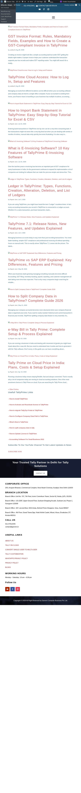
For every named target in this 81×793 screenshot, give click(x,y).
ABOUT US (9, 541)
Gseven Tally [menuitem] (11, 1)
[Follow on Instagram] (48, 9)
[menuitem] (1, 1)
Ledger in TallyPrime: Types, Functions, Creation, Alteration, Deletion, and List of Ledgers (40, 190)
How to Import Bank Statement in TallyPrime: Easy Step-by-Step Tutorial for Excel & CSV (39, 114)
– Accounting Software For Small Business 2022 (26, 439)
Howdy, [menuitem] (69, 5)
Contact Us (40, 473)
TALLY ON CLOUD (12, 545)
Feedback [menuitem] (4, 21)
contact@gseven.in (47, 6)
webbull (12, 50)
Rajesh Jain (13, 124)
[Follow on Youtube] (39, 9)
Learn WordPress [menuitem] (6, 16)
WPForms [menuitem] (3, 5)
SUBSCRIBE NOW (15, 451)
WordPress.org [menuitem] (5, 11)
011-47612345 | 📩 (29, 6)
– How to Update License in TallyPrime (22, 434)
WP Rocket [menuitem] (17, 5)
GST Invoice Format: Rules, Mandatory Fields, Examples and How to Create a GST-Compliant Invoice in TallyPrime (39, 40)
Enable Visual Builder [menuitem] (69, 1)
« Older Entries (13, 389)
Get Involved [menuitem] (5, 7)
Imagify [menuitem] (10, 5)
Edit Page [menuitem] (40, 1)
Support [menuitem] (3, 19)
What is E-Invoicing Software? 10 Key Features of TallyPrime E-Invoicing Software (38, 152)
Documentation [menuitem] (5, 14)
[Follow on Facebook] (44, 9)
